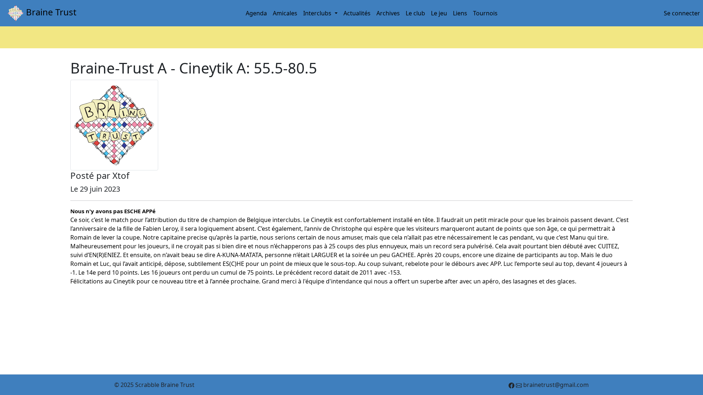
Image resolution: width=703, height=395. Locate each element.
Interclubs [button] (318, 13)
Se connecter (682, 13)
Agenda (256, 13)
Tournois (485, 13)
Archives (388, 13)
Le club (415, 13)
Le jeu (439, 13)
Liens (460, 13)
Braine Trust (50, 12)
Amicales (285, 13)
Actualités (357, 13)
